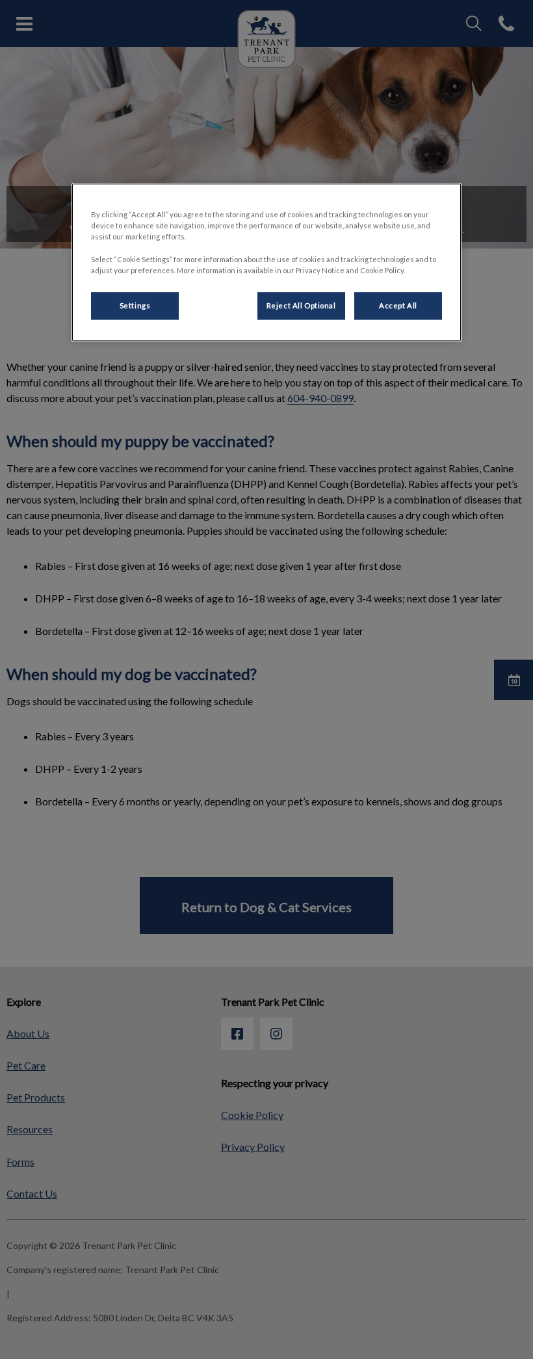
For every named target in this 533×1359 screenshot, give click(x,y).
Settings (135, 305)
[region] (267, 262)
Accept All (398, 305)
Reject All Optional (301, 305)
